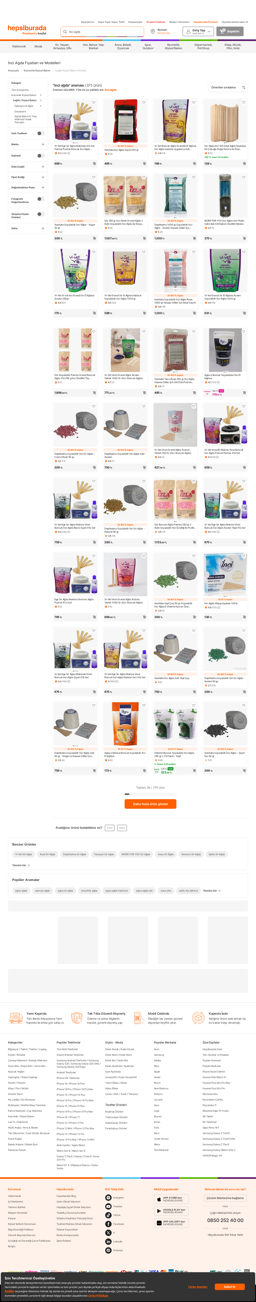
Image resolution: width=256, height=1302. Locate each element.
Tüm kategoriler (20, 89)
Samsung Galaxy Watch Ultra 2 (219, 1149)
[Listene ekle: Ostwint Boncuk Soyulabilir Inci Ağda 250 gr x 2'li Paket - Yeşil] (193, 705)
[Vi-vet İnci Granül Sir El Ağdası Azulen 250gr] (75, 271)
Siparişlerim (87, 22)
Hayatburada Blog (66, 1195)
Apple (157, 1071)
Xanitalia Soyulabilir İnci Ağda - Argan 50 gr (74, 226)
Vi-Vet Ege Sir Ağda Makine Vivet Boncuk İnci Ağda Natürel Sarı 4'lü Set (124, 676)
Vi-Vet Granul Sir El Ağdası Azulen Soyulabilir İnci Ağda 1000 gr (222, 297)
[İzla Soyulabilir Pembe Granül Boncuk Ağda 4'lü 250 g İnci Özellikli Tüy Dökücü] (75, 350)
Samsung (159, 1054)
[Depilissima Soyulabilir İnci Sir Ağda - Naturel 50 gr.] (125, 500)
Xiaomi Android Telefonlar (70, 1054)
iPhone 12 (62, 1122)
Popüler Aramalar (212, 1060)
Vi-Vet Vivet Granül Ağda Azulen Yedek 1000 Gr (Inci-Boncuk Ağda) (123, 376)
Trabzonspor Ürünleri (116, 1117)
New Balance (161, 1088)
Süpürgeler (14, 1077)
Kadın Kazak (127, 1049)
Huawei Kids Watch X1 (214, 1077)
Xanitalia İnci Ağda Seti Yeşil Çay (171, 678)
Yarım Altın (40, 1065)
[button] (75, 164)
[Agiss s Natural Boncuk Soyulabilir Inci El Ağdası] (125, 724)
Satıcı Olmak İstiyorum (68, 1201)
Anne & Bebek (30, 1127)
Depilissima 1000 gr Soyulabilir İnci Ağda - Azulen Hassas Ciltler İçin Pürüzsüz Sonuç (173, 226)
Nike (156, 1065)
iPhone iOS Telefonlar (68, 1077)
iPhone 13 (62, 1133)
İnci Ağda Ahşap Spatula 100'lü (221, 603)
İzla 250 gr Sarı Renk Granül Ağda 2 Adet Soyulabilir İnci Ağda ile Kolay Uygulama (123, 222)
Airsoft (11, 1082)
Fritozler (21, 1082)
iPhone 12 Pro (76, 1122)
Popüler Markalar (212, 1065)
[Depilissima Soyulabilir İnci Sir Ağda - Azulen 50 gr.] (225, 649)
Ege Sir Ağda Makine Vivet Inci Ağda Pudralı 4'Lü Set (74, 601)
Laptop (42, 1049)
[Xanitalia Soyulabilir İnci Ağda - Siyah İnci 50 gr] (225, 724)
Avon (156, 1049)
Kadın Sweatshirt (128, 1077)
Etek (116, 1093)
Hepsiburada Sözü (212, 1049)
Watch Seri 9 (78, 1150)
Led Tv (11, 1121)
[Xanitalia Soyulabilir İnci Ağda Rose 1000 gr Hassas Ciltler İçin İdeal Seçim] (175, 271)
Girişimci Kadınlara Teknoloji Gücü (75, 1218)
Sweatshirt (111, 1077)
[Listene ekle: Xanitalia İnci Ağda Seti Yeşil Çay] (193, 630)
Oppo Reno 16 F (211, 1127)
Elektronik (22, 1121)
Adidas (157, 1060)
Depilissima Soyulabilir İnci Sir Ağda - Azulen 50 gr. (224, 680)
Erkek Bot (110, 1060)
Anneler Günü (15, 1093)
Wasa (157, 1144)
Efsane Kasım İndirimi (214, 1071)
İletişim (11, 1246)
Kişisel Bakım (27, 1116)
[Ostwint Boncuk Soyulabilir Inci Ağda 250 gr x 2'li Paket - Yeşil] (175, 724)
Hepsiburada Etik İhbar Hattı (225, 1234)
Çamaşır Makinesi (17, 1060)
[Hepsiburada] (27, 28)
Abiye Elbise (111, 1088)
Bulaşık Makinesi (38, 1060)
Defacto (158, 1093)
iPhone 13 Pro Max (67, 1139)
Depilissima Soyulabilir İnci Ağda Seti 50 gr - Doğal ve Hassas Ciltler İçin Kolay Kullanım (74, 754)
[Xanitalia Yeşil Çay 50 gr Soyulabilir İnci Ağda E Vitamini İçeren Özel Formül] (175, 575)
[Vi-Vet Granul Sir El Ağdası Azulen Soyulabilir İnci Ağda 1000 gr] (225, 271)
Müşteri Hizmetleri (179, 22)
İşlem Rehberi (64, 1240)
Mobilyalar (13, 1105)
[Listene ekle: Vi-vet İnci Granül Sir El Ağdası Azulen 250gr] (93, 252)
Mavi (156, 1133)
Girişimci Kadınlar (155, 22)
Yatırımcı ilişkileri (16, 1207)
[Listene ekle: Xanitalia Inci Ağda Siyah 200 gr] (143, 102)
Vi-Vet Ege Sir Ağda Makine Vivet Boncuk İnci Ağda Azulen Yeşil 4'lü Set (224, 526)
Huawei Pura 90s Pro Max (216, 1082)
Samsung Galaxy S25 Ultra (85, 1063)
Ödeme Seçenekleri (67, 1229)
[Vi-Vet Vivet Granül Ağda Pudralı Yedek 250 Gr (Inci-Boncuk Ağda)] (175, 425)
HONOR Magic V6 (212, 1155)
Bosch (157, 1082)
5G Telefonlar (210, 1121)
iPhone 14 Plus (77, 1094)
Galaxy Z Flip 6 (64, 1156)
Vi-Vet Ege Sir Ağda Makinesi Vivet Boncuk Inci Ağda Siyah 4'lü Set (73, 676)
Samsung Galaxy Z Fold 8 (216, 1133)
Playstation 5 (209, 1105)
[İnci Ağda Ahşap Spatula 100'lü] (225, 575)
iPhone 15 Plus (77, 1105)
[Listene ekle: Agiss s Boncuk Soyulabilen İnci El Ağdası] (243, 331)
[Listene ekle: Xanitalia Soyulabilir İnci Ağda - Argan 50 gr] (93, 177)
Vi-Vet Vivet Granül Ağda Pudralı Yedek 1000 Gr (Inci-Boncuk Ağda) (123, 601)
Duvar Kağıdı (15, 1138)
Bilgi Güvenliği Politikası (20, 1229)
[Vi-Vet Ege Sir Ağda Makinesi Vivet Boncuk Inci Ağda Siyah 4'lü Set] (75, 649)
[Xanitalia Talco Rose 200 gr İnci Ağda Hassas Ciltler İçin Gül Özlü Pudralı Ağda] (175, 350)
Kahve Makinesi (16, 1110)
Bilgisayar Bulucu (80, 1165)
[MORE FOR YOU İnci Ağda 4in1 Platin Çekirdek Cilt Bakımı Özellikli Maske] (225, 196)
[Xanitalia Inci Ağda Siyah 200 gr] (125, 121)
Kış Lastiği (13, 1099)
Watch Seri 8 (63, 1150)
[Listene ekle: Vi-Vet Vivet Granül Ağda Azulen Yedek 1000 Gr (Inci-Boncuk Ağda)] (143, 331)
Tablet (23, 1049)
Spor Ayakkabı (113, 1071)
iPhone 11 (75, 1117)
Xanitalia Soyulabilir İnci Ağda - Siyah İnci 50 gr (224, 754)
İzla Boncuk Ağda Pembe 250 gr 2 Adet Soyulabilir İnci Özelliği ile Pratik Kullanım (174, 526)
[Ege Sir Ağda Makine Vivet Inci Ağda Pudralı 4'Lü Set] (75, 575)
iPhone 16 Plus (77, 1083)
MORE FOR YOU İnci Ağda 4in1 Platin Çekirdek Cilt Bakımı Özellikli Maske (224, 222)
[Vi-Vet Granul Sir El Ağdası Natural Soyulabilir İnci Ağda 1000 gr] (125, 271)
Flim (18, 1088)
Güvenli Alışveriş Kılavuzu (21, 1235)
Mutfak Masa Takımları (33, 1105)
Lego (156, 1110)
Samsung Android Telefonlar (71, 1060)
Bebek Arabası (15, 1144)
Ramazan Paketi (17, 1149)
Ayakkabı (129, 1065)
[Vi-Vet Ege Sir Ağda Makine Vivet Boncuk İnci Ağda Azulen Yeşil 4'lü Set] (225, 500)
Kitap (11, 1088)
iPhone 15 (62, 1105)
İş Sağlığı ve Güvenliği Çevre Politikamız (29, 1240)
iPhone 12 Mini (64, 1128)
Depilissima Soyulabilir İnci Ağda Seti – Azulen (125, 455)
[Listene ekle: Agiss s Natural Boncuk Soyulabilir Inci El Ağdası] (143, 705)
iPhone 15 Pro (64, 1111)
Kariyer (12, 1218)
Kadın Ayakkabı (113, 1065)
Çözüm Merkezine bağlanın (225, 1198)
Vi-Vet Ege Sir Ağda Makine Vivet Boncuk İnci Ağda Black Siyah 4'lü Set (74, 526)
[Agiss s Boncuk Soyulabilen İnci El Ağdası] (225, 350)
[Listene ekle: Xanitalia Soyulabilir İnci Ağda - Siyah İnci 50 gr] (243, 705)
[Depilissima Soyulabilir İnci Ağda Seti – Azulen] (125, 425)
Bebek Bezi (31, 1144)
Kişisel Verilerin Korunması (22, 1223)
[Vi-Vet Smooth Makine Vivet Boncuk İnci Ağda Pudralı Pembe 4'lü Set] (225, 425)
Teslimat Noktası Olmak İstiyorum (74, 1223)
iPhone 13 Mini (86, 1139)
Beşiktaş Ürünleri (114, 1111)
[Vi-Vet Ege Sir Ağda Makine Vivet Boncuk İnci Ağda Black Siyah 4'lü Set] (75, 500)
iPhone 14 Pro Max (83, 1100)
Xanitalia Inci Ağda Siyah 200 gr (121, 149)
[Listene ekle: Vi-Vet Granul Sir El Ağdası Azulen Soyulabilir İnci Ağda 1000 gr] (243, 252)
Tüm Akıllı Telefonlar (67, 1049)
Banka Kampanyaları (68, 1235)
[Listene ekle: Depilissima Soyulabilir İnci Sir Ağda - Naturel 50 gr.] (143, 481)
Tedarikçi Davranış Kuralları (71, 1212)
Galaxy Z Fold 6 (82, 1156)
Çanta (108, 1093)
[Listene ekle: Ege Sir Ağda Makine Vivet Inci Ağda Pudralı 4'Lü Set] (93, 555)
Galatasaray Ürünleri (116, 1122)
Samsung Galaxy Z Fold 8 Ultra (219, 1138)
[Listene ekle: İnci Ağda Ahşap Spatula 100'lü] (243, 555)
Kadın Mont (125, 1054)
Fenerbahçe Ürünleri (116, 1128)
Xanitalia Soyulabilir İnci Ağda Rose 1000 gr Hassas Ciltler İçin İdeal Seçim (175, 301)
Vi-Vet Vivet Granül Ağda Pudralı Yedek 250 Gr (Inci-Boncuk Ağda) (172, 451)
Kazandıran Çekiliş (213, 1099)
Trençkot (133, 1093)
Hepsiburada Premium (206, 22)
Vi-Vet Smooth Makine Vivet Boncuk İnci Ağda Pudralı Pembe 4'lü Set (223, 451)
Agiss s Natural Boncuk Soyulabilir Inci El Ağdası (124, 754)
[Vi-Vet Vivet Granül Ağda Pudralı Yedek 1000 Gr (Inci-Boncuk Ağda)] (125, 575)
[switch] (41, 133)
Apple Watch (78, 1145)
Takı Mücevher (16, 1133)
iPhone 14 (62, 1094)
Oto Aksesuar (28, 1099)
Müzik (25, 1088)
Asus (156, 1105)
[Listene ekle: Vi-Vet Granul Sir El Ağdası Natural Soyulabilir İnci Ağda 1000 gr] (143, 252)
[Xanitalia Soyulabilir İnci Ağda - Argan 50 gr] (75, 196)
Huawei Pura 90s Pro (214, 1088)
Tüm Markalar (161, 1149)
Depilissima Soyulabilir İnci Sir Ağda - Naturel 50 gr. (124, 530)
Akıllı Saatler (63, 1145)
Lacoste (158, 1099)
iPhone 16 (62, 1083)
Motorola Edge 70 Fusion (216, 1110)
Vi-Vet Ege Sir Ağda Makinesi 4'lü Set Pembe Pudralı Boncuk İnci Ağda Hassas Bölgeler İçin (74, 147)
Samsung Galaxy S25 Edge (71, 1066)
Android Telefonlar (66, 1072)
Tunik (124, 1093)
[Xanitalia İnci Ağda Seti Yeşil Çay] (175, 649)
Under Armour (161, 1138)
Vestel (157, 1077)
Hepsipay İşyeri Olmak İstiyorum (74, 1207)
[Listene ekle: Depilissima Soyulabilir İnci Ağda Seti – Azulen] (143, 406)
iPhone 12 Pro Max (84, 1128)
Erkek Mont (111, 1054)
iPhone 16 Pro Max (83, 1089)
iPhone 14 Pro (64, 1100)
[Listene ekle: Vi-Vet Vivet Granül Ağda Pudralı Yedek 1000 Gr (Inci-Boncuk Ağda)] (143, 555)
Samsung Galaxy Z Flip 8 (216, 1144)
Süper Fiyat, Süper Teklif (111, 22)
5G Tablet (208, 1116)
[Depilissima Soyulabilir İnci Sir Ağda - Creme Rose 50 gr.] (75, 425)
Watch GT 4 (63, 1165)
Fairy (156, 1127)
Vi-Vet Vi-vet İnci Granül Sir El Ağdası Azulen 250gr (74, 297)
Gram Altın (13, 1065)
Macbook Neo (210, 1093)
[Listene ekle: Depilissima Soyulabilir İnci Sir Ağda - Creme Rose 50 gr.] (93, 406)
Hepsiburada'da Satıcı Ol (235, 22)
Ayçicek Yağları (16, 1071)
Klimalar (21, 1054)
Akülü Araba (14, 1127)
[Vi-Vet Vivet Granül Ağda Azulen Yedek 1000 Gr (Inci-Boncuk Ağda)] (125, 350)
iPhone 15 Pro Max (83, 1111)
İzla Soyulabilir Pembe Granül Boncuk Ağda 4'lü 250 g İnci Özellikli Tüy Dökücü (74, 376)
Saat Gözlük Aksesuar (38, 1133)
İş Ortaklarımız (15, 1201)
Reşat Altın (26, 1065)
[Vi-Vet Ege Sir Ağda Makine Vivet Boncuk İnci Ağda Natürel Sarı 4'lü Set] (125, 649)
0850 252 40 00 (225, 1220)
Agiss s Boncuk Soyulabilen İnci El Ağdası (222, 376)
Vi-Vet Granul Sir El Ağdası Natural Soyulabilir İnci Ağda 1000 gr (122, 297)
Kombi (11, 1054)
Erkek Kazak (112, 1049)
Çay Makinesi (34, 1110)
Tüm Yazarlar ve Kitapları (216, 1054)
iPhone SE (62, 1117)
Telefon (33, 1049)
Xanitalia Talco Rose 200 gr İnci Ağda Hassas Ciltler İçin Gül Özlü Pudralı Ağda (174, 380)
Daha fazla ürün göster (150, 804)
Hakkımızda (14, 1195)
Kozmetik (13, 1116)
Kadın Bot (123, 1060)
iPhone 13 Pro (76, 1133)
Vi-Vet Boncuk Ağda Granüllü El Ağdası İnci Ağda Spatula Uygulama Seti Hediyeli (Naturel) (175, 147)
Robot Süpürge (29, 1077)
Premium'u (30, 33)
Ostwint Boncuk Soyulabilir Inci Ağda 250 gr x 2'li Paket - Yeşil (174, 754)
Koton (157, 1121)
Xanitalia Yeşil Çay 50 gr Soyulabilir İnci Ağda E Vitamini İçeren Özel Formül (173, 605)
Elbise (124, 1082)
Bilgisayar (13, 1049)
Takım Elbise (111, 1082)
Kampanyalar (135, 22)
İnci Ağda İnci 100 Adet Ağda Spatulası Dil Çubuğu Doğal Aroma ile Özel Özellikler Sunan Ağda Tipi (225, 147)
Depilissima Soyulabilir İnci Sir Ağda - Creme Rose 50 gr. (74, 455)
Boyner (158, 1116)
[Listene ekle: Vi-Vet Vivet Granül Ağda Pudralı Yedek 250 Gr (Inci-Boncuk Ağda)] (193, 406)
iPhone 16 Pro (64, 1089)
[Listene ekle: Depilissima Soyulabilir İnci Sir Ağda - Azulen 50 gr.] (243, 630)
